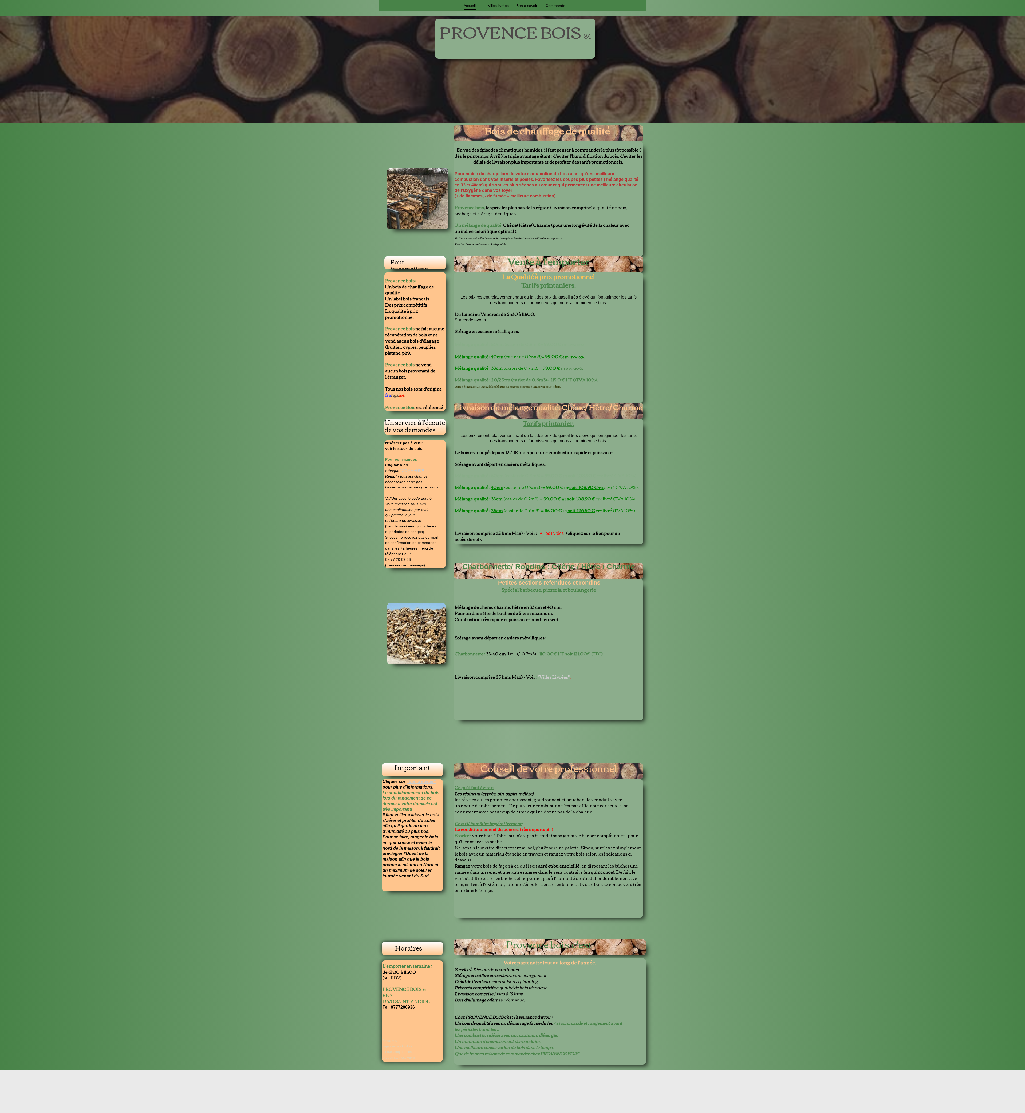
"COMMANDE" (412, 470)
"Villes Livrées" (554, 677)
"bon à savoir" (421, 781)
